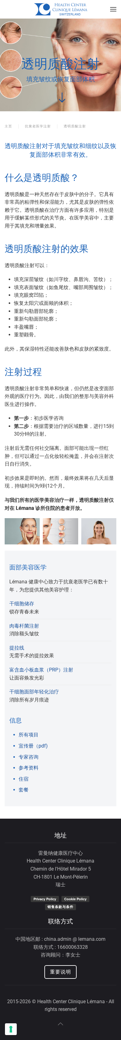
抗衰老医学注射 (38, 126)
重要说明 (60, 972)
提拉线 (16, 648)
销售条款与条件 (60, 907)
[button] (113, 9)
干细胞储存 (21, 604)
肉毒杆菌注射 (24, 626)
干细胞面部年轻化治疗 (34, 692)
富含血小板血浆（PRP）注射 (41, 670)
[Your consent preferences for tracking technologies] (11, 1029)
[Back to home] (60, 9)
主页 (8, 126)
